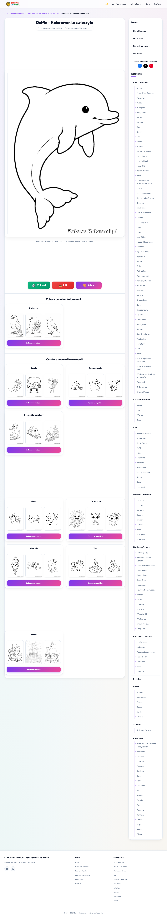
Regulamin (79, 879)
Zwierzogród (142, 387)
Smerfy (140, 314)
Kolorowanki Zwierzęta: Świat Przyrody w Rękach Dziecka (39, 13)
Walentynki (142, 614)
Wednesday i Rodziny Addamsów (146, 376)
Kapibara (140, 771)
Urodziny (140, 604)
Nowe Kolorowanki (118, 4)
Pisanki (140, 594)
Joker (139, 175)
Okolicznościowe (141, 547)
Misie (139, 790)
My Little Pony (143, 251)
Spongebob (141, 324)
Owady (140, 800)
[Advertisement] (65, 52)
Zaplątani (141, 382)
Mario (139, 453)
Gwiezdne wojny (144, 151)
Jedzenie (140, 510)
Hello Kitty (141, 166)
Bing (139, 127)
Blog (148, 4)
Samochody (142, 657)
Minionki (140, 246)
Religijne (137, 679)
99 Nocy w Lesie (144, 433)
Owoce (140, 524)
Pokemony (141, 467)
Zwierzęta (138, 738)
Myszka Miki (142, 256)
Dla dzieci (138, 38)
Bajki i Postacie (140, 82)
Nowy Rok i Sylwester (146, 590)
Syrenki (140, 716)
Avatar (139, 103)
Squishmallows (143, 334)
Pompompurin (143, 276)
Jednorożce (141, 697)
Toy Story (141, 344)
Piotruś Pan (142, 271)
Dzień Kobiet (142, 570)
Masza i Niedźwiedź (145, 242)
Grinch (139, 141)
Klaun (139, 188)
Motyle (139, 795)
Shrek (139, 305)
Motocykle (141, 647)
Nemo (139, 261)
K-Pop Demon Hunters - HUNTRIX (145, 182)
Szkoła (139, 599)
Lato (138, 410)
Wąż (139, 824)
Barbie (139, 117)
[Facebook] (6, 868)
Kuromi (140, 217)
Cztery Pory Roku (142, 399)
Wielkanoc (141, 619)
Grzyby (140, 505)
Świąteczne (141, 628)
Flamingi (140, 766)
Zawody (137, 724)
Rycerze (140, 295)
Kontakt (157, 4)
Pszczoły (140, 810)
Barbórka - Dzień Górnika (144, 559)
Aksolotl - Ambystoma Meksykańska (146, 745)
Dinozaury (141, 761)
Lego (139, 232)
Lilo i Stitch (141, 237)
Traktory (140, 671)
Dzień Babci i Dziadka (146, 565)
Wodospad (141, 539)
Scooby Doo (142, 300)
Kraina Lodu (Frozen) (146, 198)
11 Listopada (142, 553)
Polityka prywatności (82, 875)
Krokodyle (141, 785)
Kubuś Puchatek (144, 212)
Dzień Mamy (142, 575)
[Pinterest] (13, 868)
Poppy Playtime (143, 472)
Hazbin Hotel (142, 161)
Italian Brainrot (143, 170)
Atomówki (141, 98)
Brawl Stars (142, 443)
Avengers (141, 107)
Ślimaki (140, 829)
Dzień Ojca (141, 580)
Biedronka (141, 751)
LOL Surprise (142, 222)
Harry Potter (142, 156)
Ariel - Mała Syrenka (145, 93)
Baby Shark (141, 112)
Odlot (139, 266)
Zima (139, 420)
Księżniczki (141, 208)
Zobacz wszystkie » (33, 343)
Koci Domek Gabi (144, 193)
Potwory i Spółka (144, 280)
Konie (139, 776)
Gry (135, 427)
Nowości (137, 53)
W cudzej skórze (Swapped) (144, 360)
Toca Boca (141, 487)
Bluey (139, 132)
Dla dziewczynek (141, 46)
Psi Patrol (141, 285)
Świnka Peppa (143, 392)
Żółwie (139, 834)
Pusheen (140, 290)
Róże (139, 529)
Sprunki (140, 329)
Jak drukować (136, 4)
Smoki (139, 712)
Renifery (140, 815)
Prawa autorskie (81, 871)
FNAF (139, 448)
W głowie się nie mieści (144, 368)
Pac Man (140, 462)
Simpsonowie (142, 310)
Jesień (139, 405)
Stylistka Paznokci (144, 730)
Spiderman (141, 319)
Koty (139, 780)
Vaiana (139, 353)
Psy (138, 805)
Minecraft (141, 457)
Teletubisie (141, 339)
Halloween (141, 585)
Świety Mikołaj (143, 624)
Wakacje (140, 609)
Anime (139, 88)
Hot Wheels (142, 642)
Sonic (139, 482)
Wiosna (140, 415)
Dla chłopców (140, 31)
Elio (138, 136)
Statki (139, 666)
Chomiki (140, 756)
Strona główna (10, 13)
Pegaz (139, 702)
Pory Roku (117, 884)
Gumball (140, 146)
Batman (140, 122)
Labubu (140, 227)
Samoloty (141, 661)
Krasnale (140, 203)
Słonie (139, 819)
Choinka (140, 500)
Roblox (140, 477)
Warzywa (141, 534)
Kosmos (140, 515)
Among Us (141, 438)
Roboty (140, 707)
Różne (115, 901)
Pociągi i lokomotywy (146, 652)
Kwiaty (140, 520)
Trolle (139, 348)
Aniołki (140, 692)
